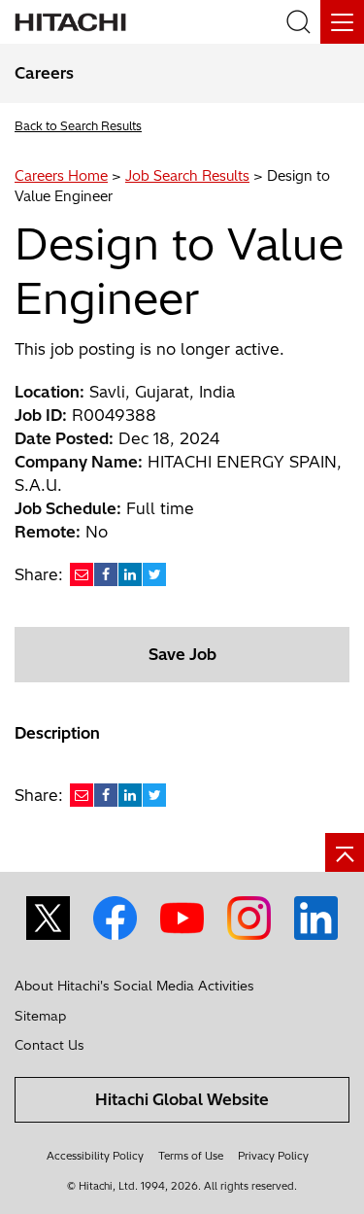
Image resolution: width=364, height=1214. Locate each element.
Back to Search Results (78, 126)
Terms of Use (190, 1155)
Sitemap (40, 1015)
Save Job (182, 654)
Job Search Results (187, 176)
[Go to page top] (344, 852)
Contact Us (49, 1045)
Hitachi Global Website (182, 1099)
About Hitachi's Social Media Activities (134, 985)
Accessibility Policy (95, 1155)
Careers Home (61, 176)
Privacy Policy (273, 1155)
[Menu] (342, 22)
